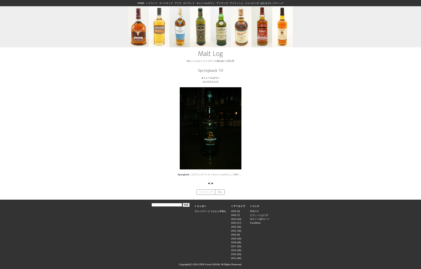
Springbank (183, 174)
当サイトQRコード (260, 219)
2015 (233, 254)
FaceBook (255, 223)
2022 (233, 226)
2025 (233, 215)
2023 (233, 223)
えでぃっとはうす (259, 215)
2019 (233, 238)
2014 (233, 258)
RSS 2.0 (254, 211)
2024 (233, 219)
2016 (233, 250)
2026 (233, 211)
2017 (233, 246)
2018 (233, 242)
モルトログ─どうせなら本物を (210, 211)
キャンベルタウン (210, 78)
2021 (233, 230)
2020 (233, 234)
